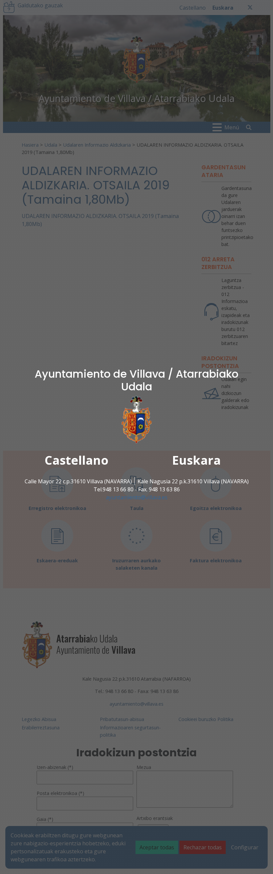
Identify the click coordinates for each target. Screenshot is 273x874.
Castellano (77, 460)
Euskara (196, 460)
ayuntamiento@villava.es (136, 497)
